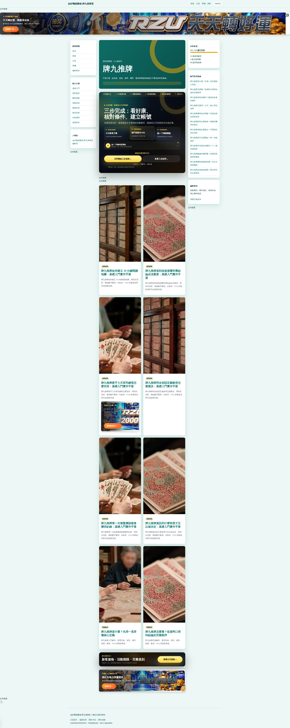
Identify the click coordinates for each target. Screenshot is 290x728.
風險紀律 (76, 108)
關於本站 (92, 720)
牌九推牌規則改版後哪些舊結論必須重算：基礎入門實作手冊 (163, 274)
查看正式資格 (170, 659)
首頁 (74, 51)
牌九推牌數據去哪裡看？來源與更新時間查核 (203, 155)
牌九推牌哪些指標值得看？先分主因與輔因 (203, 163)
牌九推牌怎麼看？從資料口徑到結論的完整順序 (203, 90)
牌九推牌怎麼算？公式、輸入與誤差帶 (203, 106)
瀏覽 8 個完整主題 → (110, 83)
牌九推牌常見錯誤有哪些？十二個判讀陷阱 (203, 147)
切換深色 (218, 3)
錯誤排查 (76, 113)
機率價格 (76, 98)
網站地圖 (101, 720)
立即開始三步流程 (123, 159)
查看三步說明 (161, 159)
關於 (209, 4)
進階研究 (76, 122)
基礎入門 (76, 88)
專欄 (203, 4)
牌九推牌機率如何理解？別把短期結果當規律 (203, 115)
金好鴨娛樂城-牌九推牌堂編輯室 (82, 141)
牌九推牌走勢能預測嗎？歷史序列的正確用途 (203, 171)
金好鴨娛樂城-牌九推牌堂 (81, 3)
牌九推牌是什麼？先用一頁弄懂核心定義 (203, 82)
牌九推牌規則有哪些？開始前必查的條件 (203, 98)
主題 (198, 4)
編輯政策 (76, 71)
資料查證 (76, 93)
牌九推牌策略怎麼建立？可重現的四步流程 (203, 131)
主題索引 (73, 720)
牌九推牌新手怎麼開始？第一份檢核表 (203, 139)
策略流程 (76, 103)
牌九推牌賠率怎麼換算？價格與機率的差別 (203, 123)
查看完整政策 (195, 199)
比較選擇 (76, 118)
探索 (192, 4)
